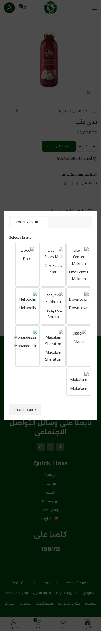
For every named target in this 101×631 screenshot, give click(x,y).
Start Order (25, 410)
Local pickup (27, 222)
